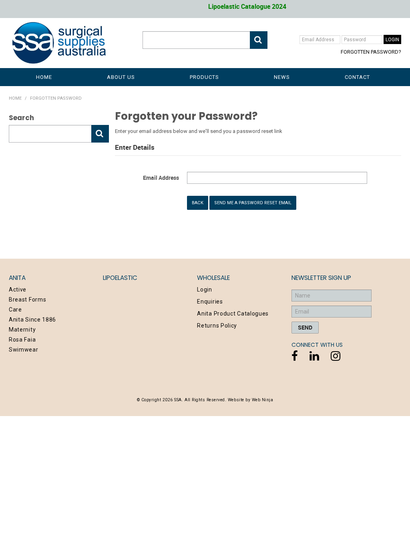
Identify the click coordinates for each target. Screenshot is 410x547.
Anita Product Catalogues (233, 313)
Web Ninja (262, 399)
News (282, 77)
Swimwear (23, 349)
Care (15, 309)
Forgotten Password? (371, 51)
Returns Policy (217, 325)
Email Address (161, 177)
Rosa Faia (22, 339)
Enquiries (210, 301)
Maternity (22, 329)
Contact (357, 77)
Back (197, 202)
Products (204, 77)
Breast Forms (27, 299)
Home (44, 77)
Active (17, 289)
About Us (121, 77)
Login (204, 289)
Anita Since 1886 (32, 319)
